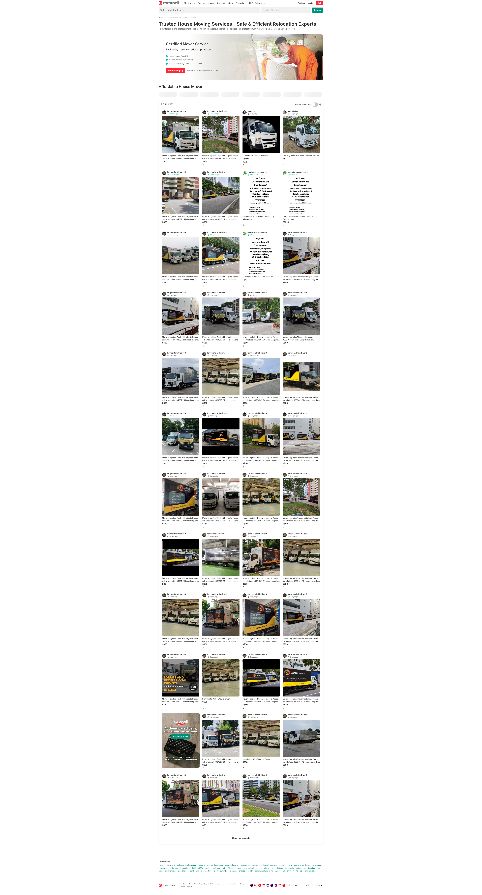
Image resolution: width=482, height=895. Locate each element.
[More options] (163, 165)
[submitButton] (317, 10)
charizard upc (257, 865)
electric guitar (309, 868)
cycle (207, 868)
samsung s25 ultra (245, 868)
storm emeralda (310, 871)
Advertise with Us (226, 884)
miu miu (267, 868)
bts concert (204, 871)
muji (276, 871)
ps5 (189, 868)
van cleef (214, 871)
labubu (183, 868)
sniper (274, 868)
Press (201, 884)
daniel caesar (231, 871)
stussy (281, 868)
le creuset (172, 871)
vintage (299, 868)
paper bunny (317, 865)
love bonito (289, 868)
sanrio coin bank (285, 865)
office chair (231, 868)
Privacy (243, 884)
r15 (297, 871)
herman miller (299, 865)
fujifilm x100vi (197, 868)
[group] (181, 740)
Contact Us (193, 884)
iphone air (219, 865)
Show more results (241, 838)
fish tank (210, 865)
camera (236, 865)
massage (201, 865)
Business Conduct (185, 887)
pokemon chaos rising (264, 871)
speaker (192, 865)
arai (165, 871)
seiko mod (174, 868)
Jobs (217, 884)
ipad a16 (181, 871)
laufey (222, 871)
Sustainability (209, 884)
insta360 (184, 865)
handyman (164, 868)
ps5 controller (192, 871)
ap (301, 871)
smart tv (228, 865)
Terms (236, 884)
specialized (215, 868)
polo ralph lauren (172, 865)
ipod (266, 865)
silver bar (273, 865)
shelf (308, 865)
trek (223, 868)
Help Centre (183, 884)
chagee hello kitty (246, 871)
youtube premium (287, 871)
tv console (245, 865)
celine (161, 865)
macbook (258, 868)
